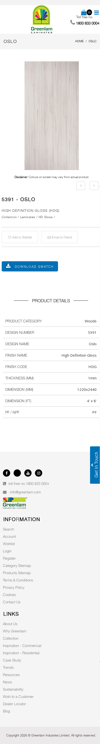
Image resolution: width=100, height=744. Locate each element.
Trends (8, 667)
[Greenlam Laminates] (41, 19)
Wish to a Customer (18, 696)
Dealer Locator (14, 704)
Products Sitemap (17, 573)
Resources (11, 674)
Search (8, 529)
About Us (10, 623)
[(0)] (84, 13)
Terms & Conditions (18, 580)
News (7, 682)
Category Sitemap (17, 565)
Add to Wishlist (21, 237)
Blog (6, 711)
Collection (10, 638)
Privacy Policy (14, 587)
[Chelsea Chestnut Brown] (80, 185)
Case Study (12, 660)
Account (9, 536)
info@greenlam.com (25, 492)
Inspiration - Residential (21, 653)
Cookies (9, 594)
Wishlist (9, 543)
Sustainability (13, 689)
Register (9, 558)
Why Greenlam (14, 631)
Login (7, 551)
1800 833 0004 (37, 483)
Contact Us (11, 602)
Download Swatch (34, 267)
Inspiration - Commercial (22, 645)
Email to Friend (61, 237)
